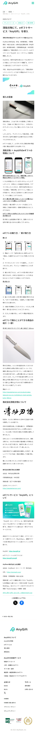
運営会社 (6, 652)
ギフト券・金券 (9, 669)
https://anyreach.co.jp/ (14, 572)
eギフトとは (8, 645)
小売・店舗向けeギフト (11, 665)
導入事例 (30, 23)
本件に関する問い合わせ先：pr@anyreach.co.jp (17, 593)
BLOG (5, 689)
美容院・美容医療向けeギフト (13, 672)
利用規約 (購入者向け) (10, 702)
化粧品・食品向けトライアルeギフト (15, 676)
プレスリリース (9, 23)
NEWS (10, 11)
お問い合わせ (29, 689)
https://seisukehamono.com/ (12, 488)
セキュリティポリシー (10, 711)
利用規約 (6, 698)
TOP (4, 11)
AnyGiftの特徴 (8, 641)
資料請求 (27, 686)
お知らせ (21, 23)
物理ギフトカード (9, 662)
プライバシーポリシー (10, 707)
